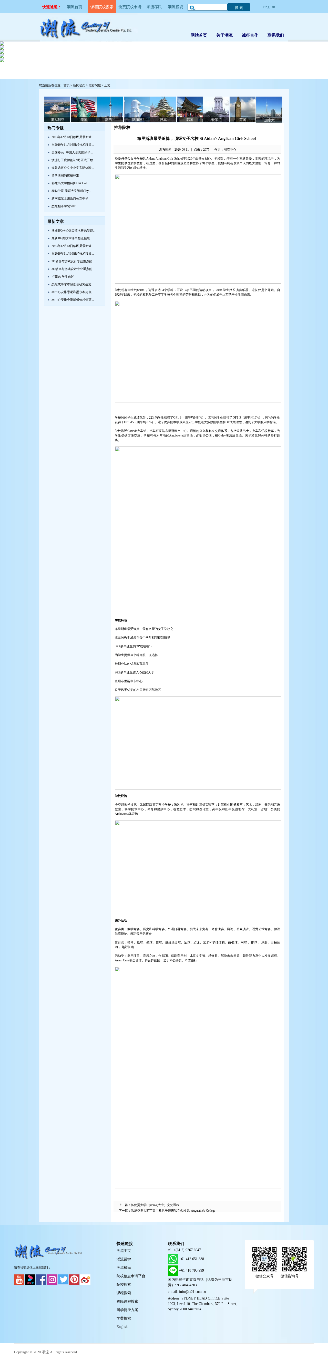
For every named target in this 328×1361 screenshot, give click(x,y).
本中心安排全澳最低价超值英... (73, 300)
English (269, 7)
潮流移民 (154, 7)
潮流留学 (124, 1259)
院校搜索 (124, 1284)
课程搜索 (124, 1293)
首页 (67, 85)
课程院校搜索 (102, 7)
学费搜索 (124, 1318)
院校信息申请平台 (131, 1276)
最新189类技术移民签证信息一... (73, 238)
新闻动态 (79, 85)
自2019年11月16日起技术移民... (73, 145)
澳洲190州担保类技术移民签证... (73, 230)
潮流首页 (74, 7)
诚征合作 (250, 35)
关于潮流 (224, 35)
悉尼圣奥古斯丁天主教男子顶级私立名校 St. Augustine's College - (174, 1210)
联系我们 (276, 35)
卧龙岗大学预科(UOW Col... (70, 183)
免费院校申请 (129, 7)
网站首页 (199, 35)
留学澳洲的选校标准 (65, 175)
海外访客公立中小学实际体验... (73, 168)
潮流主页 (124, 1251)
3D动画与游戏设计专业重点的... (73, 261)
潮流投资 (175, 7)
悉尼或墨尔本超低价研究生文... (73, 284)
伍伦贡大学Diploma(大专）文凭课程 (155, 1205)
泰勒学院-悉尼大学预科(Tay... (71, 191)
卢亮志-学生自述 (63, 276)
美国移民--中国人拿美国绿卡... (72, 152)
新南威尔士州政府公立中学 (70, 198)
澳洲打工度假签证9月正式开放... (73, 160)
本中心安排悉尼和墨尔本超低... (73, 292)
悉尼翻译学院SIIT (64, 206)
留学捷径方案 (127, 1310)
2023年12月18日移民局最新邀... (73, 137)
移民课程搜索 (127, 1301)
